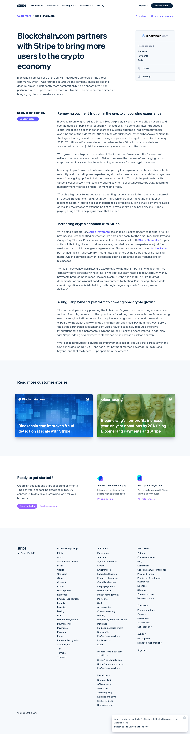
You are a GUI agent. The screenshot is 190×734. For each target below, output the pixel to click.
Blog (139, 561)
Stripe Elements (148, 240)
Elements (62, 594)
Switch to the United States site (131, 726)
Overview (141, 16)
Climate (61, 578)
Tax (59, 648)
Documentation (105, 680)
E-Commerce (104, 569)
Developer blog (105, 704)
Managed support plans (149, 642)
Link (59, 615)
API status (102, 688)
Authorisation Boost (67, 561)
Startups (101, 557)
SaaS (100, 602)
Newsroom (143, 618)
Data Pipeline (64, 590)
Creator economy (106, 611)
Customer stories (146, 557)
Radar (60, 636)
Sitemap (141, 589)
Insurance (102, 623)
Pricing (100, 5)
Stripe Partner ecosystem (110, 664)
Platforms (102, 598)
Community (143, 565)
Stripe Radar (159, 248)
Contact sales (160, 5)
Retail (100, 644)
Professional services (108, 636)
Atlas (60, 557)
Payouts (61, 631)
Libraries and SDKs (107, 696)
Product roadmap (146, 610)
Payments (62, 627)
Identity (61, 602)
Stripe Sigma (63, 644)
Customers (24, 15)
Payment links (64, 623)
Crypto (60, 586)
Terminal (61, 652)
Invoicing (61, 607)
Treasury (62, 656)
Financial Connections (68, 598)
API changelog (104, 692)
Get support (143, 638)
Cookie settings (145, 594)
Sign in (142, 5)
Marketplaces (104, 590)
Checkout (62, 573)
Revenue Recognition (68, 640)
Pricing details (105, 498)
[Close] (184, 718)
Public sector (104, 640)
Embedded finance (107, 573)
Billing (60, 565)
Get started (26, 505)
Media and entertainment (110, 627)
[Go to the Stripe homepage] (21, 548)
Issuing (60, 611)
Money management (108, 594)
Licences (142, 585)
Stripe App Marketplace (109, 659)
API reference (145, 498)
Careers (141, 614)
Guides (141, 553)
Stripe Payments (99, 231)
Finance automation (107, 578)
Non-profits (103, 631)
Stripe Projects (105, 700)
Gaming (101, 615)
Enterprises (103, 553)
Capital (60, 569)
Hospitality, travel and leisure (112, 619)
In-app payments (106, 586)
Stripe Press (143, 622)
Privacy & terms (145, 573)
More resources (145, 598)
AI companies (104, 607)
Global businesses (106, 582)
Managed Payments (67, 619)
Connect (61, 582)
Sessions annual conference (151, 569)
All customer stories (162, 16)
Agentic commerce (107, 561)
